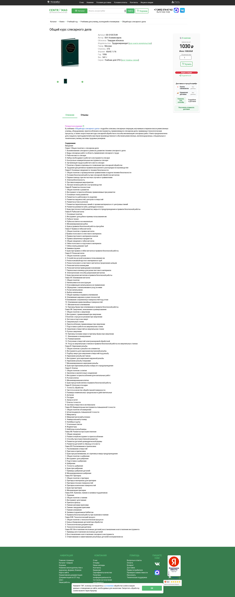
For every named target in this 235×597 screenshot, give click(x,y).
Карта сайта (64, 573)
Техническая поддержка (137, 577)
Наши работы (64, 582)
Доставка (131, 568)
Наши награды (99, 565)
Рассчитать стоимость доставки (186, 108)
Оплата (130, 563)
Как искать (131, 575)
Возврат (130, 565)
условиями (109, 586)
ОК (152, 588)
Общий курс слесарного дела (87, 129)
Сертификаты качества (102, 573)
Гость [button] (177, 2)
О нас (81, 2)
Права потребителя (135, 570)
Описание (69, 115)
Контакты (134, 2)
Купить (188, 64)
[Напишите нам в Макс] (176, 10)
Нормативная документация (70, 575)
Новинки (90, 2)
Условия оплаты (120, 2)
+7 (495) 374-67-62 (163, 9)
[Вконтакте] (157, 564)
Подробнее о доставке (192, 100)
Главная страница (66, 560)
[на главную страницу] (59, 16)
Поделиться (186, 76)
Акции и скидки (147, 2)
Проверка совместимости (137, 573)
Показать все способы (181, 100)
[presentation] (57, 82)
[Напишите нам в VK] (182, 10)
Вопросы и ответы (134, 560)
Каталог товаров (66, 563)
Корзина (62, 565)
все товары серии (130, 60)
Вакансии (97, 570)
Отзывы (84, 115)
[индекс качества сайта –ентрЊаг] (174, 579)
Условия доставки (103, 2)
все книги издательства (140, 43)
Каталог (81, 11)
